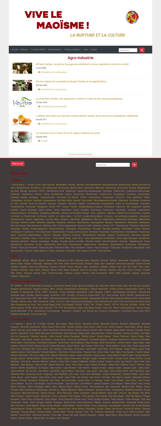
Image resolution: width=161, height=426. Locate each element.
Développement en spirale (105, 200)
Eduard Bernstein (58, 346)
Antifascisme (125, 184)
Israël (134, 267)
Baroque (132, 188)
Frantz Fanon (103, 352)
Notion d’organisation (67, 225)
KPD (63, 295)
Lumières (64, 219)
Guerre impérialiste (62, 210)
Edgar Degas (138, 342)
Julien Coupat (31, 377)
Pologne (137, 270)
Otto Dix (122, 393)
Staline (108, 409)
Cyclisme (28, 200)
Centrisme (15, 194)
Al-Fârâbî (42, 324)
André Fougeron (116, 327)
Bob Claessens (71, 333)
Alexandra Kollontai (109, 324)
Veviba (52, 251)
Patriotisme (144, 225)
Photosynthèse (84, 229)
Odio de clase (25, 301)
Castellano (107, 191)
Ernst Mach (91, 349)
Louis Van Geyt (71, 383)
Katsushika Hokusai (141, 377)
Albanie (34, 260)
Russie (37, 273)
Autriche (113, 260)
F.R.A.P (45, 292)
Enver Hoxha (42, 349)
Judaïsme (101, 213)
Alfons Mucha (48, 327)
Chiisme (38, 194)
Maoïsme (98, 219)
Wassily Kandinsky (141, 415)
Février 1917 (55, 207)
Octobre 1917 (109, 225)
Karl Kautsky (82, 377)
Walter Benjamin (125, 415)
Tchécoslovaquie (55, 273)
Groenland (94, 267)
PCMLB (107, 304)
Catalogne (47, 263)
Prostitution (104, 232)
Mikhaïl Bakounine (69, 390)
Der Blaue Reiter (64, 200)
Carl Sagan (145, 333)
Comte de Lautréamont (77, 339)
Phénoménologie (56, 229)
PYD (61, 308)
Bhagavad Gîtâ (143, 188)
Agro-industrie (48, 184)
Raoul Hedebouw (85, 402)
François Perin (90, 352)
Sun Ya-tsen (117, 409)
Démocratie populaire (125, 263)
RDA (13, 273)
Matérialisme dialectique (127, 219)
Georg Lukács (100, 355)
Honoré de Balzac (99, 364)
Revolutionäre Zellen (73, 308)
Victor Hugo (56, 415)
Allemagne (51, 260)
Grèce (85, 267)
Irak (124, 267)
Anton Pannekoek (50, 330)
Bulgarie (27, 263)
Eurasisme (145, 203)
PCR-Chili (124, 304)
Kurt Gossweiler (69, 380)
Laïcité (51, 216)
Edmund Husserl (41, 346)
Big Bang (15, 191)
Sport (65, 244)
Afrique (26, 260)
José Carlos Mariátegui (90, 374)
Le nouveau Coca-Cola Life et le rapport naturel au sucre (68, 133)
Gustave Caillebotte (79, 361)
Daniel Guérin (16, 342)
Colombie (88, 263)
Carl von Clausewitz (20, 336)
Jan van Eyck (31, 371)
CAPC (52, 289)
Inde (119, 267)
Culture (147, 197)
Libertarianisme (17, 219)
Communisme (144, 194)
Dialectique (123, 200)
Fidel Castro (63, 352)
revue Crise (77, 238)
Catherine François (39, 336)
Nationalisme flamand (98, 298)
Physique (97, 229)
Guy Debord (126, 361)
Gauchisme (136, 207)
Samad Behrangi (142, 405)
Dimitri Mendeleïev (107, 342)
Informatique (33, 213)
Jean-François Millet (119, 371)
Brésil (20, 263)
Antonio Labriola (82, 330)
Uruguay (135, 273)
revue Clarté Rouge (62, 238)
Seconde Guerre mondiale (72, 241)
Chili (55, 263)
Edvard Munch (73, 346)
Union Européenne (99, 273)
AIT (12, 286)
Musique (109, 222)
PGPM (142, 304)
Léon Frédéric (117, 380)
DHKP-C (142, 289)
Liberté (29, 219)
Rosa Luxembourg (99, 405)
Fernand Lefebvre (49, 352)
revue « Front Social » (41, 238)
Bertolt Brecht (57, 333)
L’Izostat (70, 295)
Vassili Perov (25, 415)
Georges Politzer (106, 358)
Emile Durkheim (113, 346)
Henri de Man (41, 364)
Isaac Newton (83, 368)
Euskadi (53, 267)
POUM (28, 308)
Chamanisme (27, 194)
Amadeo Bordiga (74, 327)
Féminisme (31, 207)
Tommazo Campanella (104, 412)
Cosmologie (108, 197)
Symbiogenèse (117, 244)
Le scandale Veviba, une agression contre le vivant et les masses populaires (79, 98)
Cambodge (37, 263)
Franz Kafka (115, 352)
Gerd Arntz (26, 361)
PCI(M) (99, 304)
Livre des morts (52, 219)
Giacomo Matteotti (40, 361)
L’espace (146, 213)
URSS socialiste (122, 273)
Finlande (62, 267)
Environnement (93, 203)
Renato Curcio (143, 402)
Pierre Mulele (51, 399)
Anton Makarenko (34, 330)
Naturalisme (133, 222)
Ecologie (52, 203)
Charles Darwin (88, 336)
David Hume (63, 342)
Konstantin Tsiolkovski (38, 380)
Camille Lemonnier (131, 333)
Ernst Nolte (103, 349)
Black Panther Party (118, 286)
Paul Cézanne (74, 396)
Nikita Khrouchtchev (30, 393)
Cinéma (68, 194)
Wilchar (14, 418)
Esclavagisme (108, 203)
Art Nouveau (63, 188)
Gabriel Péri (44, 355)
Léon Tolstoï (131, 380)
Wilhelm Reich (39, 418)
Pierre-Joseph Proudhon (99, 399)
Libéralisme (144, 216)
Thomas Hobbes (44, 412)
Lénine (107, 380)
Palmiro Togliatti (32, 396)
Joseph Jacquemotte (111, 374)
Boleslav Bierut (97, 333)
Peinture (25, 229)
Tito (91, 412)
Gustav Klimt (64, 361)
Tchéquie (69, 273)
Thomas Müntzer (74, 412)
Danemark (110, 263)
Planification (127, 229)
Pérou (130, 270)
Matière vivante (28, 222)
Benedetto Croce (26, 333)
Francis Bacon (76, 352)
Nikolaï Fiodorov (48, 393)
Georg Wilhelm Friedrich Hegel (120, 355)
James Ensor (144, 368)
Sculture (54, 241)
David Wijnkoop (77, 342)
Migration (51, 222)
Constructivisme (47, 197)
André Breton (89, 327)
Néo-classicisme (18, 225)
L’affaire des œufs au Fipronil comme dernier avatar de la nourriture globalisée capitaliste (87, 115)
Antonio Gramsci (66, 330)
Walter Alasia (111, 415)
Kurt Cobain (55, 380)
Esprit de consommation (127, 203)
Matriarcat (40, 222)
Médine (139, 386)
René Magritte (32, 405)
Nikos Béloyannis (64, 393)
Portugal (146, 270)
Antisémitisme (23, 188)
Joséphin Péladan (130, 374)
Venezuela (145, 273)
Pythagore (58, 402)
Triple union (116, 247)
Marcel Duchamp (18, 386)
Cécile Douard (55, 336)
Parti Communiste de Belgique (79, 301)
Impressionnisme (18, 213)
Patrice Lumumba (59, 396)
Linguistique (38, 219)
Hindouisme (108, 210)
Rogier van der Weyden (50, 405)
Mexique (45, 270)
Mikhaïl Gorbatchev (86, 390)
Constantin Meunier (98, 339)
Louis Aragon (39, 383)
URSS (111, 273)
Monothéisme (83, 222)
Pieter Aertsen (117, 399)
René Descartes (18, 405)
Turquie (77, 273)
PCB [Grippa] (67, 304)
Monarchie (61, 222)
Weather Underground (20, 314)
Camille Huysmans (114, 333)
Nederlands (145, 222)
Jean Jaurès (91, 371)
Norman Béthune (98, 393)
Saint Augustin (115, 405)
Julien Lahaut (57, 377)
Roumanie (28, 273)
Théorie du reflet (62, 247)
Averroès (130, 330)
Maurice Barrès (65, 386)
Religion (111, 235)
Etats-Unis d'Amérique (39, 267)
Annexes (81, 184)
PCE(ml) (78, 304)
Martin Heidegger (35, 386)
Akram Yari (31, 324)
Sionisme (123, 241)
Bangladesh (135, 260)
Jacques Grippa (115, 368)
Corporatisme (95, 197)
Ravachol (106, 402)
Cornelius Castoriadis (140, 339)
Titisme (89, 247)
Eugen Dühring (130, 349)
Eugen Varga (144, 349)
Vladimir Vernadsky (87, 415)
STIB (30, 311)
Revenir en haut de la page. (80, 154)
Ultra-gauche (139, 247)
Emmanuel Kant (28, 349)
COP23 (83, 197)
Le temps (108, 216)
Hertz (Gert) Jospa (80, 364)
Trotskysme (127, 247)
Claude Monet (59, 339)
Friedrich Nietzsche (19, 355)
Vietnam (14, 276)
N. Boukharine (118, 390)
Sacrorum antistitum (20, 241)
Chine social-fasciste (73, 263)
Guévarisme (96, 210)
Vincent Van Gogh (70, 415)
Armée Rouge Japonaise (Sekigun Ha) (81, 286)
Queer (13, 235)
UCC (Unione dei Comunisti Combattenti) (101, 311)
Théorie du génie (46, 247)
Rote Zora (107, 308)
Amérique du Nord (65, 260)
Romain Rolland (83, 405)
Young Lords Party (39, 314)
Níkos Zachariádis (82, 393)
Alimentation (61, 184)
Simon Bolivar (78, 409)
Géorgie (78, 267)
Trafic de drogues (102, 247)
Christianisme (57, 194)
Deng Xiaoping (91, 342)
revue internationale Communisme (100, 238)
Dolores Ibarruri (124, 342)
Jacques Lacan (129, 368)
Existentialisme (17, 207)
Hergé (68, 364)
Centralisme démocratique (138, 191)
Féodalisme (42, 207)
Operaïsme (43, 301)
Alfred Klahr (60, 327)
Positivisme (28, 232)
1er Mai (30, 184)
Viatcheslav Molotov (41, 415)
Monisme (71, 222)
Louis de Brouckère (55, 383)
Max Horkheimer (112, 386)
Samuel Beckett (18, 409)
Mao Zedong (144, 383)
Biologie (23, 191)
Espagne (23, 267)
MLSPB (130, 295)
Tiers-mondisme (77, 247)
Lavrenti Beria (83, 380)
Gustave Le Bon (113, 361)
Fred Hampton (128, 352)
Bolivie (14, 263)
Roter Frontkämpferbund (124, 308)
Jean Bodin (55, 371)
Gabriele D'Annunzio (59, 355)
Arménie (104, 260)
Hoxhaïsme (121, 210)
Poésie (137, 229)
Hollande (104, 267)
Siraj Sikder (90, 409)
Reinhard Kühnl (118, 402)
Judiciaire (111, 213)
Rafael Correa (70, 402)
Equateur (14, 267)
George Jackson (18, 358)
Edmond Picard (26, 346)
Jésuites (30, 295)
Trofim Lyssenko (136, 412)
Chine (60, 263)
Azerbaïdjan (123, 260)
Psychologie (144, 232)
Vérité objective (40, 251)
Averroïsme (122, 188)
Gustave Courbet (97, 361)
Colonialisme (119, 194)
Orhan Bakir (112, 393)
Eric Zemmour (56, 349)
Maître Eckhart (131, 383)
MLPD (123, 295)
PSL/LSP (48, 308)
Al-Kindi (50, 324)
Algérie (42, 260)
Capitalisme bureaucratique (89, 191)
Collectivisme (105, 194)
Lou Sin (28, 383)
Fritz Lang (33, 355)
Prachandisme (58, 232)
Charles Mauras (104, 336)
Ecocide (23, 203)
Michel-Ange (42, 390)
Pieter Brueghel (133, 399)
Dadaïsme (37, 200)
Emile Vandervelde (141, 346)
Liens (85, 49)
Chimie (46, 194)
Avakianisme (110, 188)
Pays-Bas (121, 270)
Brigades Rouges (41, 289)
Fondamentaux (54, 49)
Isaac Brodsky (69, 368)
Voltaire (100, 415)
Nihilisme (47, 225)
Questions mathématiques (30, 235)
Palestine (112, 270)
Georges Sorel (121, 358)
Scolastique (44, 241)
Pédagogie (15, 229)
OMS (35, 301)
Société (44, 141)
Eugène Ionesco (18, 352)
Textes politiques (72, 49)
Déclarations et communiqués (54, 72)
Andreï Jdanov (143, 327)
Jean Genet (80, 371)
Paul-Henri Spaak (116, 396)
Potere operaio (17, 308)
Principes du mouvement (77, 232)
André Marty (130, 327)
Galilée (73, 355)
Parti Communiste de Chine (106, 301)
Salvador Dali (128, 405)
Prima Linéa (37, 308)
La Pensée (42, 216)
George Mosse (33, 358)
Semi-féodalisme (110, 241)
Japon (147, 267)
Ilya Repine (43, 368)
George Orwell (47, 358)
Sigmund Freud (64, 409)
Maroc (38, 270)
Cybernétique (16, 200)
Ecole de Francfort (37, 203)
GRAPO (108, 292)
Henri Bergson (27, 364)
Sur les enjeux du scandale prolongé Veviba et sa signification (71, 81)
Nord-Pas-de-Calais (89, 270)
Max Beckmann (97, 386)
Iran (129, 267)
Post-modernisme (43, 232)
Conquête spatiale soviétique (24, 197)
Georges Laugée (89, 358)
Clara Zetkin (27, 339)
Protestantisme (117, 232)
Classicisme (78, 194)
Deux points (87, 200)
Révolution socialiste (20, 238)
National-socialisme (79, 298)
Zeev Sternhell (62, 418)
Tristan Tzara (122, 412)
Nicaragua (74, 270)
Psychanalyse (131, 232)
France (70, 267)
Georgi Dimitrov (136, 358)
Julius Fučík (70, 377)
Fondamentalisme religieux (90, 207)
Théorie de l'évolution (27, 247)
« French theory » (18, 184)
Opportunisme (122, 225)
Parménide (45, 396)
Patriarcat (134, 225)
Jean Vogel (103, 371)
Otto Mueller (133, 393)
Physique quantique (111, 229)
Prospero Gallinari (44, 402)
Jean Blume (43, 371)
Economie (62, 203)
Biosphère (33, 191)
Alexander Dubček (91, 324)
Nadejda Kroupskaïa (134, 390)
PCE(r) (86, 304)
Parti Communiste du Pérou (23, 304)
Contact (93, 49)
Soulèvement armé (52, 244)
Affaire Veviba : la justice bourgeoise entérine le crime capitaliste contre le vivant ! (83, 64)
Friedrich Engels (143, 352)
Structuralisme (75, 244)
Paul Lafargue (88, 396)
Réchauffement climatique (94, 235)
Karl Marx (106, 377)
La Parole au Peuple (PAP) (88, 295)
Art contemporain (49, 188)
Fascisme (53, 292)
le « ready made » (64, 216)
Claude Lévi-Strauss (43, 339)
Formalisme (109, 207)
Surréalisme (103, 244)
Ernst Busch (79, 349)
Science (33, 241)
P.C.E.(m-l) (60, 301)
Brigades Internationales (21, 289)
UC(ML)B (77, 311)
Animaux (72, 184)
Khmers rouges (42, 295)
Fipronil (65, 207)
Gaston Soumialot (84, 355)
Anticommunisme (110, 184)
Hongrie (112, 267)
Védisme (28, 251)
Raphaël (97, 402)
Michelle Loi (54, 390)
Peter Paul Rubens (133, 396)
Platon (25, 402)
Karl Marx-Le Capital (121, 377)
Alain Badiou (61, 324)
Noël (54, 225)
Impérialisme (144, 210)
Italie (141, 267)
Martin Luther (51, 386)
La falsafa (15, 216)
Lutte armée (75, 219)
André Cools (102, 327)
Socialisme (29, 244)
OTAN (52, 301)
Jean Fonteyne (67, 371)
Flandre (73, 207)
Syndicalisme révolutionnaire (47, 311)
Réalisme (57, 235)
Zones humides (104, 251)
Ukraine (85, 273)
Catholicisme (119, 191)
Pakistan (103, 270)
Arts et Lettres (76, 188)
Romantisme (144, 238)
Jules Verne (144, 374)
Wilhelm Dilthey (25, 418)
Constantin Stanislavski (118, 339)
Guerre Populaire (81, 210)
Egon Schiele (87, 346)
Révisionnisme (123, 235)
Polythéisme (16, 232)
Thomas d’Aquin (28, 412)
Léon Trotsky (144, 380)
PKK (148, 304)
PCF (92, 304)
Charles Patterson (121, 336)
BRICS (42, 191)
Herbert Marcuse (56, 364)
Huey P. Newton (137, 364)
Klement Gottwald (19, 380)
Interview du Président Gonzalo (75, 213)
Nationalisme (120, 222)
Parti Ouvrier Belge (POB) (49, 304)
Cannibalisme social (55, 191)
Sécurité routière (93, 241)
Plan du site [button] (17, 163)
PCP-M (115, 304)
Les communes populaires (126, 216)
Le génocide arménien (93, 216)
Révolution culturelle (140, 235)
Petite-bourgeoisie (39, 229)
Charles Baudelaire (71, 336)
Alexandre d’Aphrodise (130, 324)
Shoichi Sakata (49, 409)
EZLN (37, 292)
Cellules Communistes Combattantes (72, 289)
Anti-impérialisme (93, 184)
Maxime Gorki (128, 386)
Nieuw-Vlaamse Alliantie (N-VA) (123, 298)
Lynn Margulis (117, 383)
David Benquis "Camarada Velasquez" (40, 342)
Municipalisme (97, 222)
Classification (92, 194)
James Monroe (17, 371)
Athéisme (100, 188)
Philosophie (71, 229)
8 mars (38, 184)
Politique (146, 229)
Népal (66, 270)
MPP (35, 298)
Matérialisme (109, 219)
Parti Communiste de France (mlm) (134, 301)
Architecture (36, 188)
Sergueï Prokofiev (34, 409)
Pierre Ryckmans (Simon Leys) (72, 399)
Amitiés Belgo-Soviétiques (40, 286)
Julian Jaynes (17, 377)
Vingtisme (60, 251)
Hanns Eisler (138, 361)
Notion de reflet (85, 225)
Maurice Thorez (81, 386)
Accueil (15, 49)
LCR (103, 295)
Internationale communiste (125, 292)
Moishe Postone (103, 390)
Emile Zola (15, 349)
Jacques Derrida (98, 368)
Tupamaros (66, 311)
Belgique (146, 260)
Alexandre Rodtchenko (30, 327)
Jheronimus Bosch (34, 374)
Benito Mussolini (42, 333)
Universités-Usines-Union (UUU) (135, 311)
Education (72, 203)
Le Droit (77, 216)
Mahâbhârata (86, 219)
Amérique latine (82, 260)
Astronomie (89, 188)
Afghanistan (16, 260)
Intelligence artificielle (50, 213)
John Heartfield (61, 374)
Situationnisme (136, 241)
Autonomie (104, 286)
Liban (31, 270)
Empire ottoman (143, 263)
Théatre (14, 247)
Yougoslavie (24, 276)
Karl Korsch (95, 377)
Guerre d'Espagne (28, 210)
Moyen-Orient (57, 270)
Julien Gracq (44, 377)
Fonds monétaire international (73, 292)
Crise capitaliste (134, 197)
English (82, 203)
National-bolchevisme (59, 298)
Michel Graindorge (27, 390)
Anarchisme (59, 286)
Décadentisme (49, 200)
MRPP (46, 298)
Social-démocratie (19, 311)
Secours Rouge (143, 308)
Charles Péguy (137, 336)
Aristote (93, 330)
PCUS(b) (133, 304)
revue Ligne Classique (127, 238)
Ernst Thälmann (116, 349)
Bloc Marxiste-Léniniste (139, 286)
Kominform (55, 295)
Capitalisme (71, 191)
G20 (128, 207)
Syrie (44, 273)
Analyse (23, 49)
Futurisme (120, 207)
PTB (56, 308)
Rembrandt (131, 402)
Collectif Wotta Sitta (99, 289)
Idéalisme (132, 210)
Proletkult (93, 232)
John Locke (74, 374)
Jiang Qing (48, 374)
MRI (40, 298)
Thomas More (59, 412)
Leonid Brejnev (17, 383)
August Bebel (119, 330)
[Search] (142, 50)
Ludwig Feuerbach (101, 383)
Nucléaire (97, 225)
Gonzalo (53, 361)
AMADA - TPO (21, 286)
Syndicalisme (144, 244)
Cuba (102, 263)
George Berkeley (142, 355)
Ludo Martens (86, 383)
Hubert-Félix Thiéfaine (118, 364)
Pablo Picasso (17, 396)
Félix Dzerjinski (33, 352)
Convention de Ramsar (67, 197)
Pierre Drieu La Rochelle (32, 399)
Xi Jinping (51, 418)
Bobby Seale (84, 333)
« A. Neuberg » (18, 324)
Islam (92, 213)
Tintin (86, 412)
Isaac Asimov (55, 368)
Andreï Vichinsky (18, 330)
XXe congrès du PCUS (86, 251)
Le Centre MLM (38, 49)
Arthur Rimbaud (105, 330)
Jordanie (14, 270)
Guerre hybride (45, 210)
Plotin (32, 402)
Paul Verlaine (101, 396)
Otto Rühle (145, 393)
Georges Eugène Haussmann (68, 358)
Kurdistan (23, 270)
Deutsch (76, 200)
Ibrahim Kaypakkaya (27, 368)
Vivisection (71, 251)
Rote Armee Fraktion (93, 308)
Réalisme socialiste (72, 235)
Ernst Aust (68, 349)
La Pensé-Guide (28, 216)
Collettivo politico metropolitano (123, 289)
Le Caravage (97, 380)
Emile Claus (99, 346)
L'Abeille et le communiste (128, 213)
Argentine (95, 260)
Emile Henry (126, 346)
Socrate (100, 409)
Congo (96, 263)
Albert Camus (75, 324)
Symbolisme (130, 244)
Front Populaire (96, 292)
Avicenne (139, 330)
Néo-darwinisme (34, 225)
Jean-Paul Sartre (136, 371)
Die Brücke (134, 200)
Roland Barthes (68, 405)
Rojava (19, 273)
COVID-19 (119, 197)
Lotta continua (112, 295)
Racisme (47, 235)
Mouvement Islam (23, 298)
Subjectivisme (90, 244)
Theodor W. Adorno (132, 409)
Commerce (131, 194)
